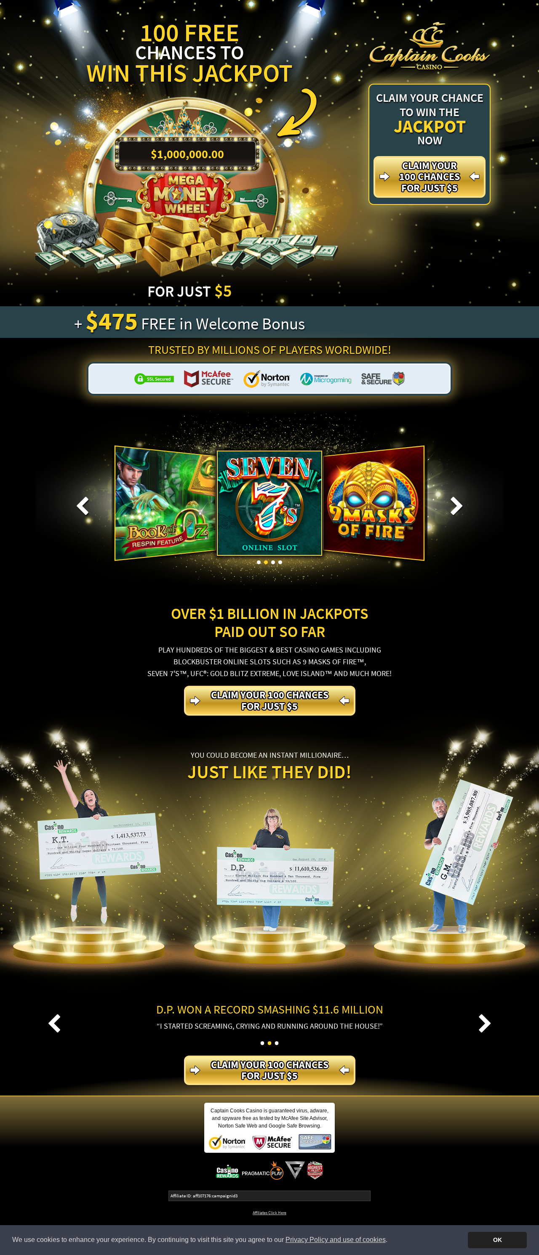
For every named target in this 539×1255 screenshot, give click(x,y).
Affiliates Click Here (269, 1212)
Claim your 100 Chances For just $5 (429, 176)
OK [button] (497, 1239)
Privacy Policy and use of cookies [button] (336, 1239)
